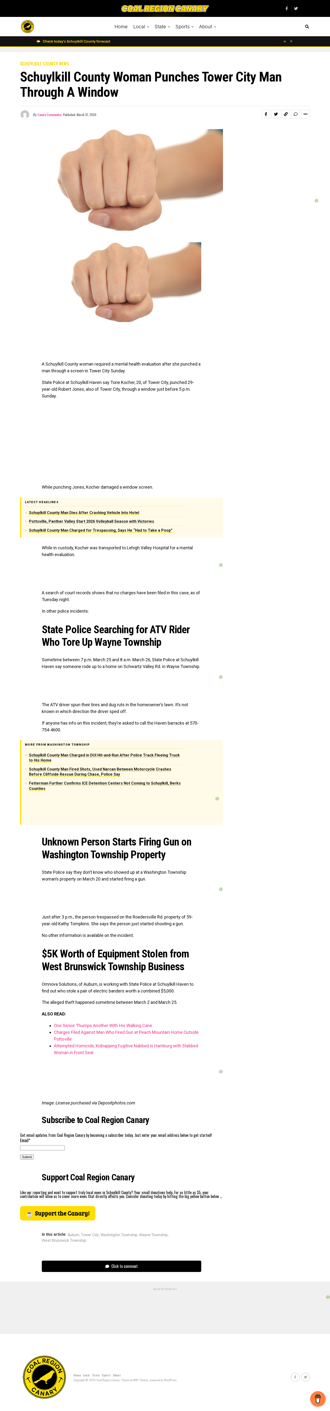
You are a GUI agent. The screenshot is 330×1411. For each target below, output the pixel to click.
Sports (182, 26)
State (160, 26)
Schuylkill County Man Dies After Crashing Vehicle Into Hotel (84, 512)
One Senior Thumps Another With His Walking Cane (103, 1025)
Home (121, 26)
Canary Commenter (49, 114)
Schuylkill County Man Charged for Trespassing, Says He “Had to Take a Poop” (100, 530)
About (205, 26)
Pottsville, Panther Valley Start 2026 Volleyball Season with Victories (91, 521)
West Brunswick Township (64, 1240)
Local (139, 26)
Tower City (90, 1235)
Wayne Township (153, 1235)
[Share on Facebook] (266, 114)
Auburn (73, 1235)
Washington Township (118, 1235)
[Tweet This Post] (276, 114)
